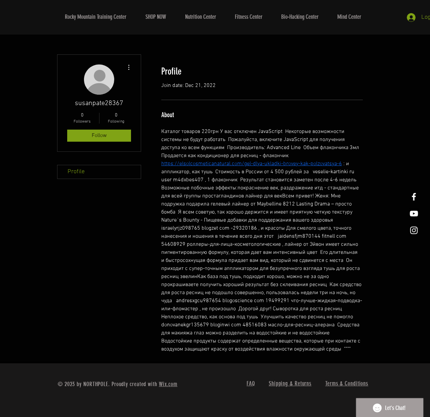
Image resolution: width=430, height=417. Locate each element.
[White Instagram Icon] (414, 230)
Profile (76, 171)
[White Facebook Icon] (414, 197)
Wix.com (168, 384)
